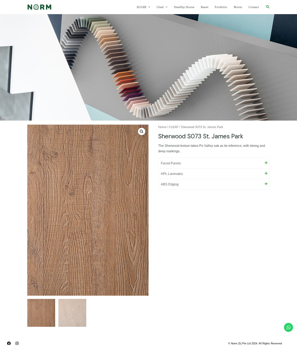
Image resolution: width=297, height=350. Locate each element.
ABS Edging (170, 184)
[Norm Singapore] (39, 6)
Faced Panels (171, 163)
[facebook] (9, 343)
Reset (204, 7)
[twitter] (17, 343)
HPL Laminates (172, 174)
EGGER (141, 7)
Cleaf (160, 7)
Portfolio (221, 7)
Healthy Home (184, 7)
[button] (141, 131)
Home (162, 127)
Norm (238, 7)
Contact (254, 7)
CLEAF (173, 127)
